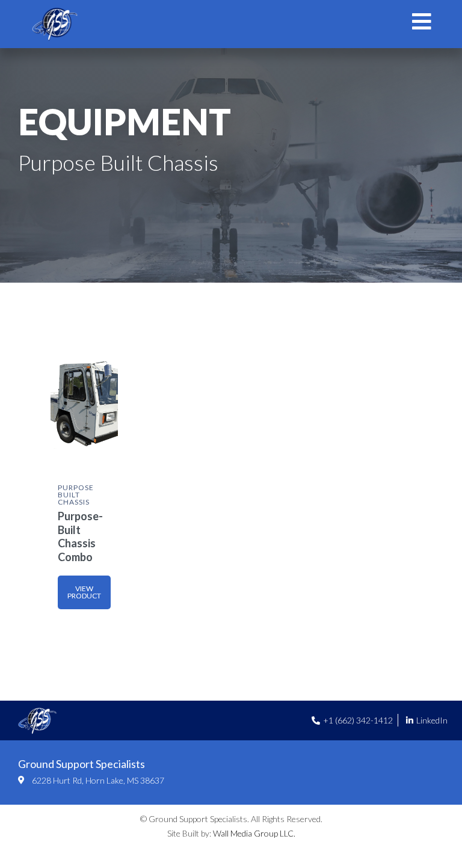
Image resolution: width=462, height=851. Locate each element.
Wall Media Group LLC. (254, 833)
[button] (84, 592)
